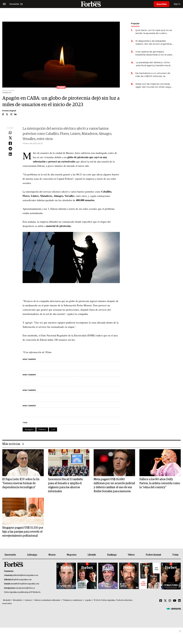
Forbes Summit (153, 555)
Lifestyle (92, 555)
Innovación (10, 555)
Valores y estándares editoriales (47, 600)
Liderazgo (32, 555)
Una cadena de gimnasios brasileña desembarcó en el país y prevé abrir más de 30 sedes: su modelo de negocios (154, 53)
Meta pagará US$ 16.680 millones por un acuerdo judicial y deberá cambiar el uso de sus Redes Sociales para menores (114, 485)
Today (175, 555)
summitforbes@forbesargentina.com (25, 584)
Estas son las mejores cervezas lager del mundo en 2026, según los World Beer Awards (154, 85)
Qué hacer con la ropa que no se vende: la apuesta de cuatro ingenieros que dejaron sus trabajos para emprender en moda (153, 32)
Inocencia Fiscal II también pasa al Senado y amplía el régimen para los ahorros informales (65, 485)
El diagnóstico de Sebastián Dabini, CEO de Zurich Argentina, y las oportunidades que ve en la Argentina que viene (155, 42)
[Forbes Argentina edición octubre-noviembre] (149, 576)
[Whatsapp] (10, 133)
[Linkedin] (10, 154)
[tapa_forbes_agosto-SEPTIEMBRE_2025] (170, 576)
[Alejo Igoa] (108, 576)
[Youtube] (174, 601)
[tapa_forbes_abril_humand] (87, 576)
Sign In (177, 4)
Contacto (28, 600)
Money (51, 555)
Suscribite (162, 4)
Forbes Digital (9, 111)
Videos (131, 555)
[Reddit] (10, 149)
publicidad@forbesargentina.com (25, 575)
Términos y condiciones (72, 600)
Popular (135, 23)
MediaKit (7, 600)
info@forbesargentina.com (21, 580)
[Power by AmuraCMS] (173, 608)
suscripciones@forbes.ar (25, 588)
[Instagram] (170, 601)
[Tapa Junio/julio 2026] (66, 576)
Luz (53, 429)
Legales (88, 600)
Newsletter (17, 600)
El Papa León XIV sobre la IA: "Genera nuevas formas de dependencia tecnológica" (21, 483)
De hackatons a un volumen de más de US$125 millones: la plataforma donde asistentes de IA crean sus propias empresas (154, 75)
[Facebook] (10, 143)
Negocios (71, 555)
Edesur (42, 429)
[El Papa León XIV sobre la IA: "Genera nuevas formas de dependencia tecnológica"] (23, 462)
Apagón (29, 429)
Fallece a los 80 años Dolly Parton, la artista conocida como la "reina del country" (159, 483)
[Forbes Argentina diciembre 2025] (128, 576)
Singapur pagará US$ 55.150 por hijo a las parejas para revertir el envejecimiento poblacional (22, 531)
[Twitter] (10, 138)
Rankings (112, 555)
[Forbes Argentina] (91, 3)
